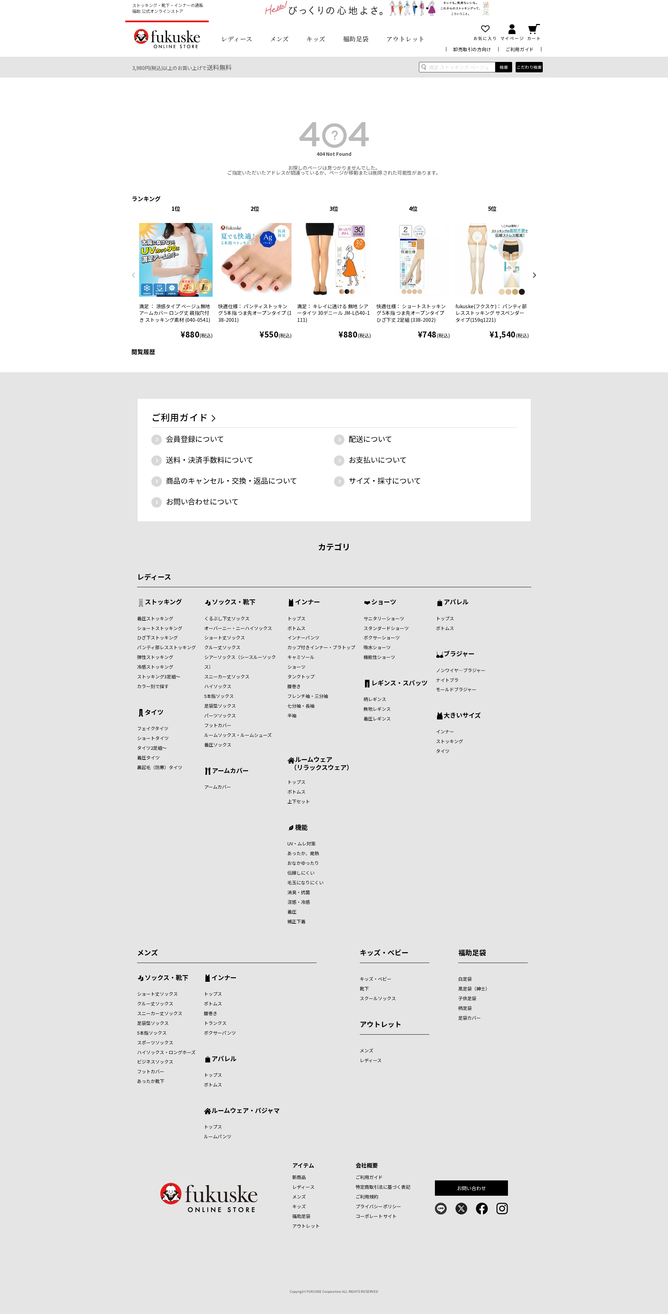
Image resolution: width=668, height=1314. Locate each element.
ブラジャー (459, 654)
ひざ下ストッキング (157, 637)
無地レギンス (377, 709)
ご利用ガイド (520, 49)
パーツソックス (220, 715)
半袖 (291, 715)
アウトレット (405, 38)
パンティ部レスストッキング (166, 647)
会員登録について (195, 438)
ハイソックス (217, 686)
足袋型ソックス (220, 705)
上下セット (298, 801)
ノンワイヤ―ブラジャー (460, 670)
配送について (370, 438)
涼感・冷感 (298, 902)
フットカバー (217, 725)
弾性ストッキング (155, 657)
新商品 (299, 1177)
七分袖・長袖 (301, 705)
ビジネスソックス (155, 1061)
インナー (307, 602)
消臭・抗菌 (298, 892)
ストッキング (163, 602)
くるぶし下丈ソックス (226, 618)
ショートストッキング (159, 628)
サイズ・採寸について (385, 480)
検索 (504, 67)
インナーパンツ (303, 637)
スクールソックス (378, 998)
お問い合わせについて (202, 501)
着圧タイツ (148, 757)
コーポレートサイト (376, 1216)
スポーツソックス (155, 1042)
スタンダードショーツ (386, 628)
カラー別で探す (153, 686)
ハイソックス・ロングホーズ (166, 1052)
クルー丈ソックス (222, 647)
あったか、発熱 (303, 853)
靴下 (364, 988)
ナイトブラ (447, 680)
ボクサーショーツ (382, 637)
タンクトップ (301, 676)
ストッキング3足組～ (158, 676)
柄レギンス (375, 699)
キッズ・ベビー (384, 952)
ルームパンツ (217, 1136)
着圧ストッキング (155, 618)
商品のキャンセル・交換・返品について (231, 480)
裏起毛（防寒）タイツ (159, 767)
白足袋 (465, 978)
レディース (237, 38)
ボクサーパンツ (220, 1032)
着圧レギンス (377, 718)
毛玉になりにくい (305, 882)
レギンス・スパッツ (399, 683)
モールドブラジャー (456, 689)
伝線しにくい (301, 872)
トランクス (215, 1023)
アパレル (456, 602)
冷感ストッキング (155, 666)
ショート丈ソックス (224, 637)
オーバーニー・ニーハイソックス (238, 628)
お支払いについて (378, 459)
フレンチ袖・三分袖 (307, 696)
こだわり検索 (529, 67)
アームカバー (230, 771)
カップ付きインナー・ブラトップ (321, 647)
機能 (301, 827)
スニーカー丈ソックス (226, 676)
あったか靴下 (150, 1081)
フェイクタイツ (152, 728)
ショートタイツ (153, 738)
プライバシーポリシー (378, 1206)
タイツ (154, 712)
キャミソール (301, 657)
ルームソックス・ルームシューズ (238, 735)
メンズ (279, 38)
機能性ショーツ (379, 657)
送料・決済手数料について (209, 459)
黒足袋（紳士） (474, 988)
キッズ (316, 38)
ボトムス (296, 628)
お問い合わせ (471, 1188)
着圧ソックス (217, 744)
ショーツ (296, 666)
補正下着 (296, 921)
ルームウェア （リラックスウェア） (320, 763)
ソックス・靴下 (233, 602)
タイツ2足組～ (152, 747)
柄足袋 (465, 1008)
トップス (296, 618)
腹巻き (294, 686)
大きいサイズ (462, 715)
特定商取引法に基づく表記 (383, 1187)
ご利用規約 (367, 1196)
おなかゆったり (303, 863)
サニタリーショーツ (384, 618)
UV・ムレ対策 (301, 843)
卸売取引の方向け (472, 49)
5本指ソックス (219, 696)
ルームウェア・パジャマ (246, 1111)
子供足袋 (467, 998)
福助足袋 (356, 38)
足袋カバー (469, 1017)
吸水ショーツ (377, 647)
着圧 (291, 911)
